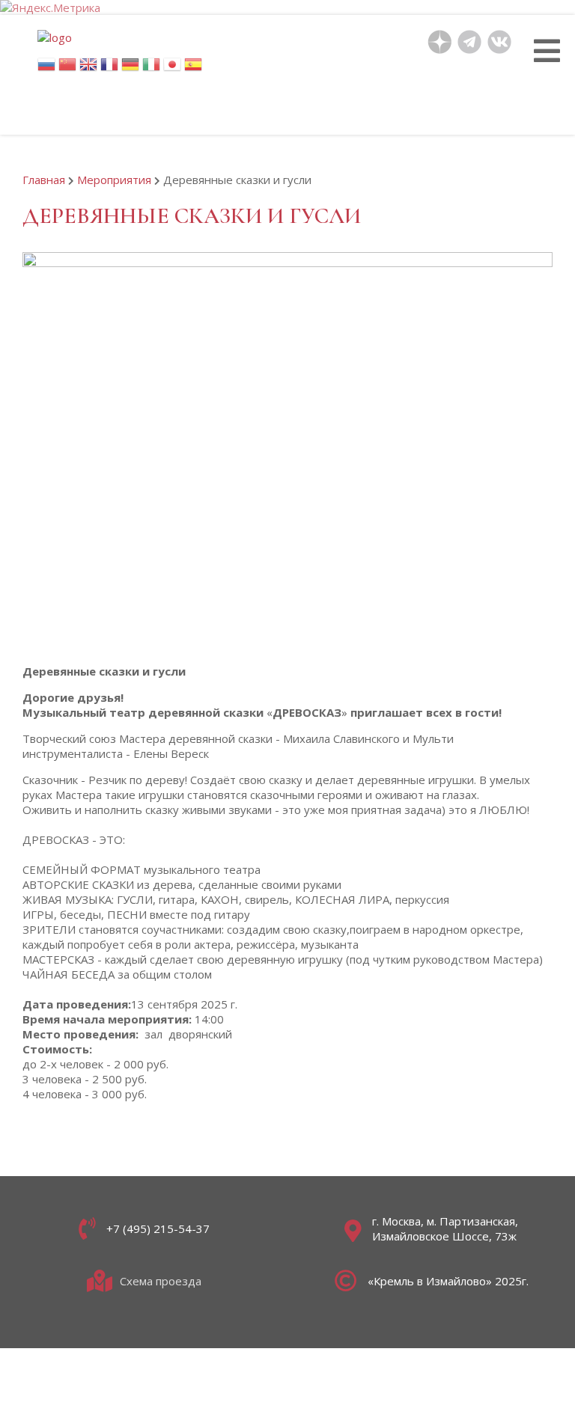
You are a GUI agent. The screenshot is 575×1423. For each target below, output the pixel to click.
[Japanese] (172, 68)
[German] (130, 68)
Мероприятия (114, 179)
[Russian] (46, 68)
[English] (88, 68)
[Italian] (151, 68)
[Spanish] (193, 68)
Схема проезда (160, 1280)
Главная (43, 179)
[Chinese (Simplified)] (67, 68)
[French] (109, 68)
